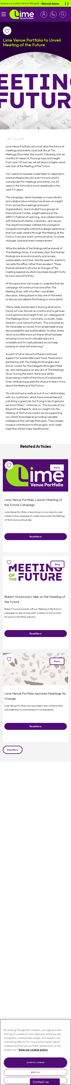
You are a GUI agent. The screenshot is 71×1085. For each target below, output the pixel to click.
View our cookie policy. (33, 1049)
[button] (62, 14)
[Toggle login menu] (45, 14)
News (57, 467)
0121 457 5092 (52, 14)
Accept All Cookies (35, 1062)
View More (13, 749)
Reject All (35, 1072)
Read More (36, 536)
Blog (57, 564)
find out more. (45, 3)
